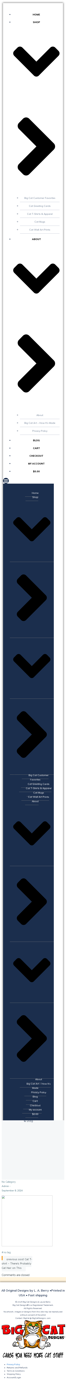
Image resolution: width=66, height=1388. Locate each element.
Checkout (36, 455)
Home (36, 14)
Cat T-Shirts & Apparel (40, 213)
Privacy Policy (39, 430)
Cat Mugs (40, 221)
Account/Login (14, 1377)
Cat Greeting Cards (40, 205)
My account (36, 463)
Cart (36, 448)
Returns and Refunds (17, 1367)
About (39, 415)
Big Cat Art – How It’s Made (39, 422)
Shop (35, 497)
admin (5, 1186)
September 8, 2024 (12, 1190)
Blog (36, 440)
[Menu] (33, 481)
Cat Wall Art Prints (39, 229)
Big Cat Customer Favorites (39, 198)
